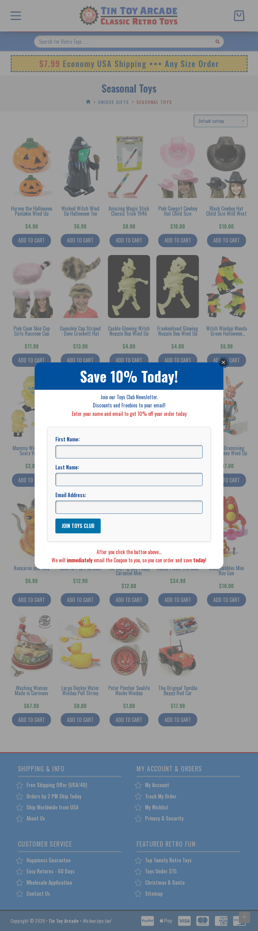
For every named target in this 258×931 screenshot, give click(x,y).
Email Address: (70, 495)
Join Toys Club (78, 526)
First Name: (67, 439)
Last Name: (67, 467)
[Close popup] (223, 362)
